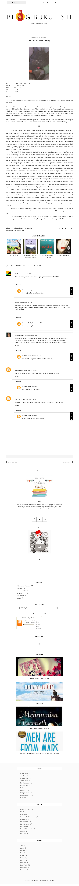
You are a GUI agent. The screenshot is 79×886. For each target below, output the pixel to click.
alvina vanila (19, 370)
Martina (17, 399)
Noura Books (24, 822)
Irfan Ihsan (23, 797)
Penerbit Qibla (24, 826)
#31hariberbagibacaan (39, 37)
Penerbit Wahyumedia (26, 829)
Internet (22, 850)
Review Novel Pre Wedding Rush (39, 678)
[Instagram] (48, 2)
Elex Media (23, 814)
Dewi (16, 274)
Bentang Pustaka (25, 809)
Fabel (22, 848)
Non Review (20, 596)
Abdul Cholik (24, 773)
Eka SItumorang (24, 783)
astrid (17, 302)
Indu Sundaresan (25, 795)
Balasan (18, 285)
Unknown (24, 290)
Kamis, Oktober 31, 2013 (25, 273)
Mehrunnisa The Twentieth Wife (39, 728)
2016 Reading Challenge (29, 618)
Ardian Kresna (24, 778)
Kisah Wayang (24, 853)
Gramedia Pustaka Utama (27, 817)
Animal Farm (39, 703)
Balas (17, 280)
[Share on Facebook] (59, 228)
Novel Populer (24, 867)
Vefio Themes (49, 880)
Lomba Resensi (21, 593)
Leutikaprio (23, 819)
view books (38, 628)
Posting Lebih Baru (12, 462)
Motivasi (22, 860)
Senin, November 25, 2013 (35, 290)
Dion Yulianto (19, 335)
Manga (22, 858)
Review (19, 598)
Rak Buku (23, 834)
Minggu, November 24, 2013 (28, 399)
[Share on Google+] (71, 228)
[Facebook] (39, 2)
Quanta (22, 831)
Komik (22, 855)
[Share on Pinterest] (65, 228)
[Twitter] (43, 2)
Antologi (22, 846)
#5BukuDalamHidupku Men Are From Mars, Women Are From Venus (39, 753)
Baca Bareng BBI (11, 230)
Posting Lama (66, 462)
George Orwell (24, 793)
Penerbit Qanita (24, 824)
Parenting (23, 870)
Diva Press (23, 812)
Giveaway (20, 588)
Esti (26, 620)
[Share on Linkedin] (68, 228)
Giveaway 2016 (21, 591)
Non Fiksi (23, 863)
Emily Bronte (24, 785)
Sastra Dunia (20, 230)
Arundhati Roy (29, 228)
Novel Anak (23, 865)
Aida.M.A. (23, 776)
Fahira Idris (23, 790)
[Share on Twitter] (62, 228)
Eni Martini (23, 788)
